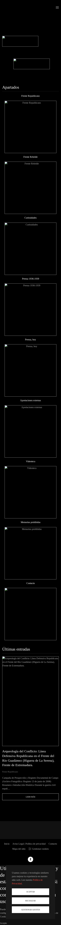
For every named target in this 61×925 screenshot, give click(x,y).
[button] (57, 7)
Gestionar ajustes (30, 910)
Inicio (6, 843)
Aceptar (30, 892)
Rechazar (30, 901)
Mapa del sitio (18, 849)
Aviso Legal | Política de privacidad (29, 843)
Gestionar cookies (40, 849)
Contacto (53, 843)
